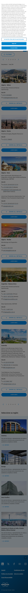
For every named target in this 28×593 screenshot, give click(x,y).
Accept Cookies (14, 47)
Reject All (14, 43)
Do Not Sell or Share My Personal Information (14, 39)
